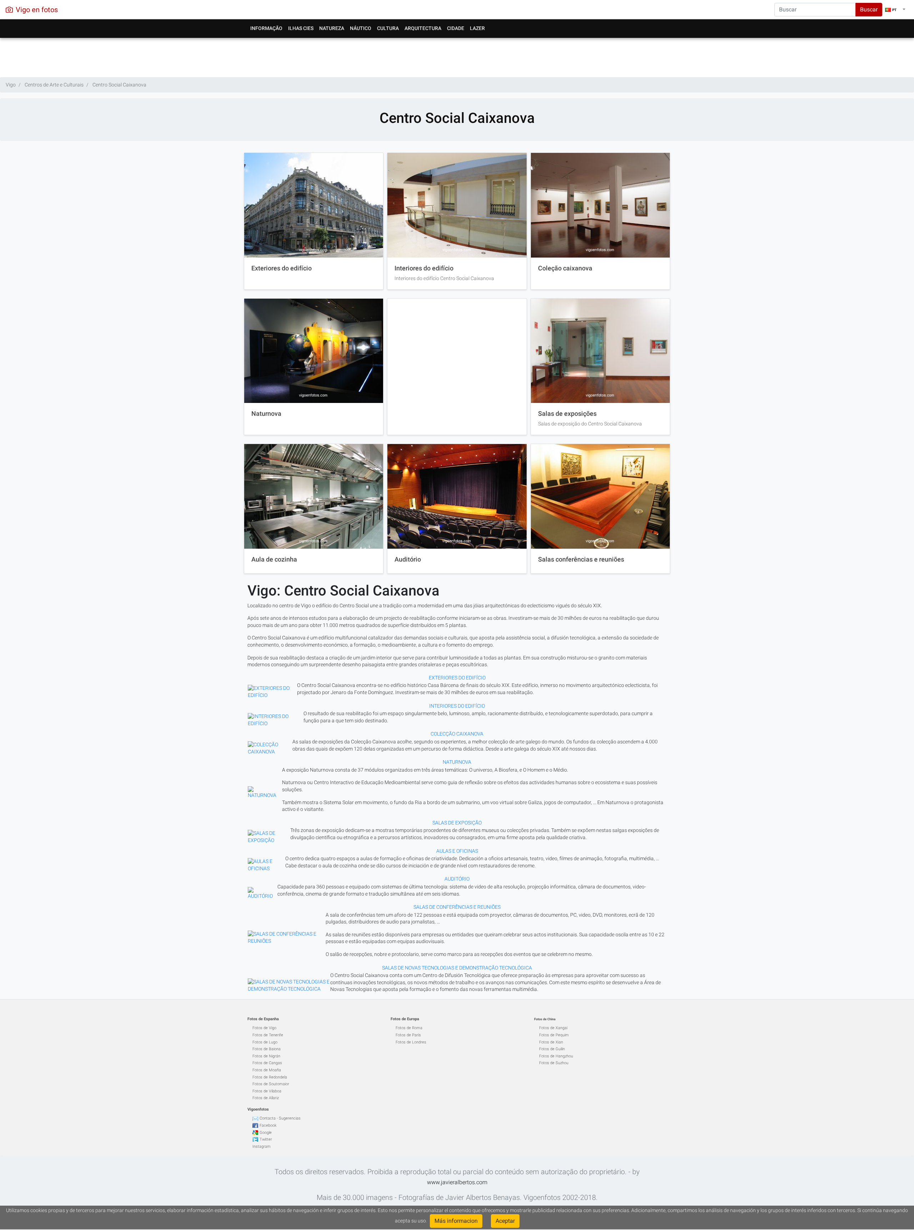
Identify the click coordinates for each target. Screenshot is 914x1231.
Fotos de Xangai (553, 1028)
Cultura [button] (388, 28)
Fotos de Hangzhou (556, 1056)
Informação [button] (266, 28)
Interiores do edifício (424, 268)
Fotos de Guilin (552, 1049)
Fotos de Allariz (265, 1098)
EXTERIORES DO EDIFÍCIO (457, 678)
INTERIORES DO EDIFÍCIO (457, 706)
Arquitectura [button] (423, 28)
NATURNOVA (457, 762)
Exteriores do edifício (281, 268)
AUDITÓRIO (457, 879)
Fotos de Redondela (269, 1077)
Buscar (869, 9)
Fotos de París (408, 1035)
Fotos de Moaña (266, 1070)
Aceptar (505, 1220)
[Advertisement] (457, 56)
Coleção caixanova (565, 268)
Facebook (268, 1125)
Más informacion (456, 1220)
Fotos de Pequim (554, 1035)
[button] (895, 9)
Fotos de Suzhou (553, 1063)
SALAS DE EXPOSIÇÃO (457, 823)
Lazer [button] (477, 28)
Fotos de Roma (409, 1028)
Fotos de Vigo (264, 1028)
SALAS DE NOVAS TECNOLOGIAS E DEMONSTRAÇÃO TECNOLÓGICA (457, 968)
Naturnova (266, 413)
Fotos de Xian (551, 1042)
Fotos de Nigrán (266, 1056)
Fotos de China (545, 1019)
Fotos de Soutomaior (270, 1084)
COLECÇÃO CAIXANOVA (457, 734)
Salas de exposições (567, 413)
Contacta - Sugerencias (280, 1118)
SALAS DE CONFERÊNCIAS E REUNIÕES (457, 907)
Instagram (261, 1146)
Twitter (266, 1139)
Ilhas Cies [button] (300, 28)
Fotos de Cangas (267, 1063)
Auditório (408, 559)
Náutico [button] (360, 28)
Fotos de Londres (411, 1042)
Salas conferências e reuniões (581, 559)
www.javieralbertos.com (457, 1182)
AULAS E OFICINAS (457, 851)
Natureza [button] (331, 28)
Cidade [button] (455, 28)
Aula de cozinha (274, 559)
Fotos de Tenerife (267, 1035)
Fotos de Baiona (266, 1049)
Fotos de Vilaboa (266, 1091)
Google (266, 1132)
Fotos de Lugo (264, 1042)
